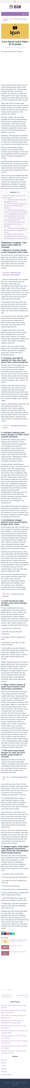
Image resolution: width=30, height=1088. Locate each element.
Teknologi (4, 1072)
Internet (3, 1063)
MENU (26, 14)
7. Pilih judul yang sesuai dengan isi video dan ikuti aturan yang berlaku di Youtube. (15, 230)
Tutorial (3, 1066)
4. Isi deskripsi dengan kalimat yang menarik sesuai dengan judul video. (15, 215)
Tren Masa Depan (6, 1074)
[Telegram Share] (11, 934)
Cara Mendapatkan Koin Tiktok (18, 951)
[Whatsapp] (13, 934)
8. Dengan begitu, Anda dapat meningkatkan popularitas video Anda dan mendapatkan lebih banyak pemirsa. (15, 236)
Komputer (4, 1060)
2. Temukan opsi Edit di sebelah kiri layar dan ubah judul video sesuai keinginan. (15, 206)
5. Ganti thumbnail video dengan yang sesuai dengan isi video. (14, 219)
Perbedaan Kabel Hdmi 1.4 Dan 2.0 (22, 995)
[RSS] (15, 1)
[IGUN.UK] (15, 7)
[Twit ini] (5, 934)
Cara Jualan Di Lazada (16, 946)
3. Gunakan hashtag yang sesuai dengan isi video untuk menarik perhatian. (16, 211)
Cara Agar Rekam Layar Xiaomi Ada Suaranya (6, 995)
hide (18, 192)
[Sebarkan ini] (2, 934)
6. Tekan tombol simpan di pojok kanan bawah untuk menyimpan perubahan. (14, 224)
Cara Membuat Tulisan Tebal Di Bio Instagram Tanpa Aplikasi (19, 940)
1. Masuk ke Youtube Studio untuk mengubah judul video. (15, 201)
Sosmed (9, 989)
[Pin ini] (8, 934)
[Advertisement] (15, 68)
